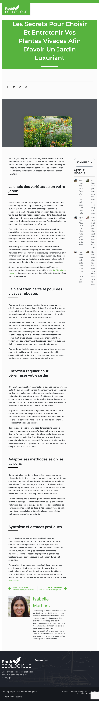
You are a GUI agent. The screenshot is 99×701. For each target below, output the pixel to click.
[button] (91, 162)
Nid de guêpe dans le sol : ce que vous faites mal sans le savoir (94, 268)
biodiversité (13, 580)
